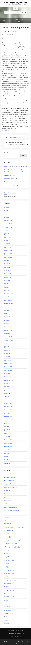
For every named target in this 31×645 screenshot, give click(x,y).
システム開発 (8, 537)
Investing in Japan (9, 494)
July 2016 (7, 426)
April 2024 (7, 214)
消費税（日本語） (9, 613)
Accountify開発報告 (9, 175)
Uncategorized (8, 523)
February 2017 (8, 403)
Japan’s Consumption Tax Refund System (15, 166)
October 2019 (8, 300)
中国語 (6, 553)
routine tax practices (9, 504)
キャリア (6, 533)
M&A (5, 497)
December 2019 (8, 293)
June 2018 (7, 350)
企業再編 (6, 567)
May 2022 (7, 240)
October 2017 (8, 376)
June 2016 (7, 430)
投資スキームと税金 (9, 597)
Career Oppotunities (15, 636)
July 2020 (7, 283)
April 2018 (7, 357)
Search (6, 153)
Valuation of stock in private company (14, 527)
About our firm (8, 474)
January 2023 (8, 220)
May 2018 (7, 353)
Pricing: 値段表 (19, 630)
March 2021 (7, 274)
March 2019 (7, 323)
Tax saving (7, 517)
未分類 (6, 600)
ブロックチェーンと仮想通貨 (12, 547)
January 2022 (8, 254)
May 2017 (7, 393)
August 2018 (7, 343)
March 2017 (7, 400)
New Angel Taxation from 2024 (12, 178)
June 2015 (7, 456)
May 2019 (7, 317)
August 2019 (7, 307)
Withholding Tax (8, 530)
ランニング (7, 550)
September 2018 (9, 340)
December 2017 (8, 370)
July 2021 (7, 260)
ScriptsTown (20, 643)
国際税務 (6, 587)
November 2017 (8, 373)
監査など (6, 616)
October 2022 (8, 224)
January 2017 (8, 406)
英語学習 (6, 623)
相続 (5, 620)
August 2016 (7, 423)
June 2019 (7, 313)
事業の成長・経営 (9, 560)
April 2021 (7, 270)
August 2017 (7, 383)
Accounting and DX (9, 477)
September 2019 (9, 303)
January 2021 (8, 277)
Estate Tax (7, 490)
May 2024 (7, 210)
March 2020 (7, 290)
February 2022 (8, 250)
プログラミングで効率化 (10, 543)
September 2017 (9, 380)
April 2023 (7, 217)
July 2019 (7, 310)
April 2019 (7, 320)
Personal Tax (7, 38)
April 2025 (7, 207)
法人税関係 (7, 607)
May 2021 (7, 267)
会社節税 (6, 577)
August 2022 (7, 230)
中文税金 (6, 557)
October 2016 (8, 416)
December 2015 (8, 443)
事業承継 (6, 563)
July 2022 (7, 234)
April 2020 (7, 287)
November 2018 (8, 333)
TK (5, 520)
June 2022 (7, 237)
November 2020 (8, 280)
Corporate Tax (8, 484)
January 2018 (8, 367)
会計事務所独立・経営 (10, 580)
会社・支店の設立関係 (10, 570)
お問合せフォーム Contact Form (15, 633)
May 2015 (7, 460)
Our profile (11, 630)
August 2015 (7, 450)
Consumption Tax (9, 480)
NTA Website (5, 130)
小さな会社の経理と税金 (10, 590)
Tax (5, 514)
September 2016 (9, 420)
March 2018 (7, 360)
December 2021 (8, 257)
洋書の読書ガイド (9, 610)
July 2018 (7, 347)
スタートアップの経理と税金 (12, 540)
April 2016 (7, 436)
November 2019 (8, 297)
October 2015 (8, 446)
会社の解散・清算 (9, 573)
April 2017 (7, 396)
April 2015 (7, 463)
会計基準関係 (8, 583)
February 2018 (8, 363)
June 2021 (7, 264)
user (14, 34)
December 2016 (8, 410)
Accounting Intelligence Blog (15, 2)
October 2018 (8, 337)
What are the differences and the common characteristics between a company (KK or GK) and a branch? (13, 184)
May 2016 (7, 433)
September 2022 (9, 227)
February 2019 (8, 327)
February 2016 (8, 440)
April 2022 (7, 244)
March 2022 (7, 247)
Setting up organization (10, 507)
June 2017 (7, 390)
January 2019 (8, 330)
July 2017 (7, 386)
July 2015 (7, 453)
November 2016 (8, 413)
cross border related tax (10, 487)
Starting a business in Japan (11, 510)
